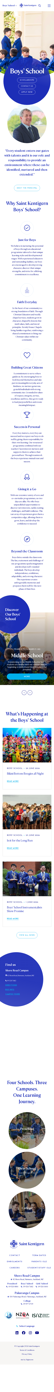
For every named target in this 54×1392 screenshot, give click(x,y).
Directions (11, 985)
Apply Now (27, 92)
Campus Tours (12, 994)
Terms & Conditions (27, 1350)
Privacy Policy (27, 1354)
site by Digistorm (27, 1360)
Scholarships (27, 80)
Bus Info (9, 990)
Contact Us (27, 86)
